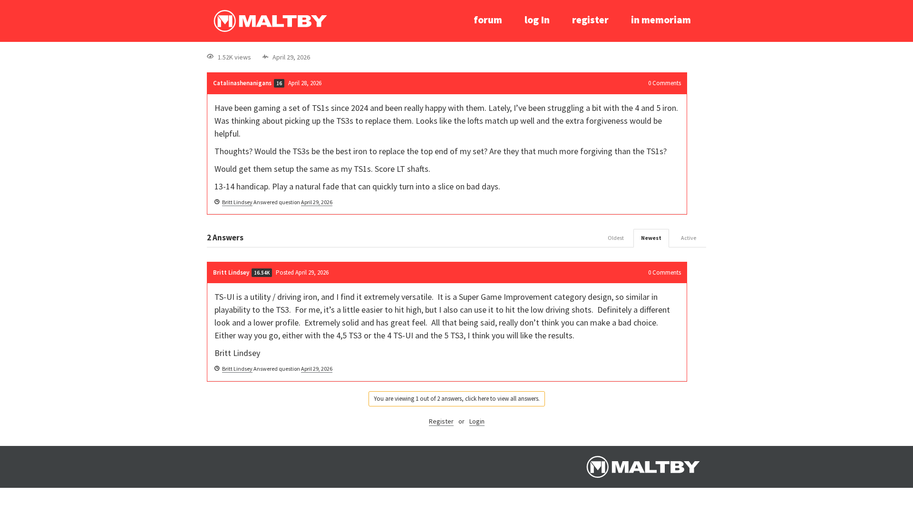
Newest (651, 237)
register (590, 19)
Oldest (616, 237)
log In (537, 19)
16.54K (262, 272)
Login (477, 421)
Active (688, 237)
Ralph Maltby (270, 21)
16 (279, 83)
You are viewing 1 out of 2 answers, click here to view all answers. (457, 399)
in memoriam (661, 19)
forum (488, 19)
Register (441, 421)
